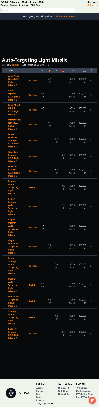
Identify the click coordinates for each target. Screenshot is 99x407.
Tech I (32, 187)
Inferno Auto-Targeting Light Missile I (13, 187)
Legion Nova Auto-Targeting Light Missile (14, 246)
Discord (64, 387)
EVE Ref (4, 2)
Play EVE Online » (66, 16)
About (39, 387)
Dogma (13, 5)
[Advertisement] (49, 38)
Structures (24, 5)
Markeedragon (83, 391)
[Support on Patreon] (92, 400)
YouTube (65, 394)
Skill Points (36, 5)
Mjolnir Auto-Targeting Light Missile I (13, 285)
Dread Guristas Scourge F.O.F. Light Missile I (14, 140)
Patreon (94, 5)
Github (64, 391)
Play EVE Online (84, 397)
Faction (33, 80)
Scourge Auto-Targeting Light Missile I (13, 317)
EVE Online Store (84, 394)
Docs (38, 394)
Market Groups (30, 2)
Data (38, 397)
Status (39, 391)
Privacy (40, 400)
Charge (15, 64)
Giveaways (92, 2)
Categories (15, 2)
